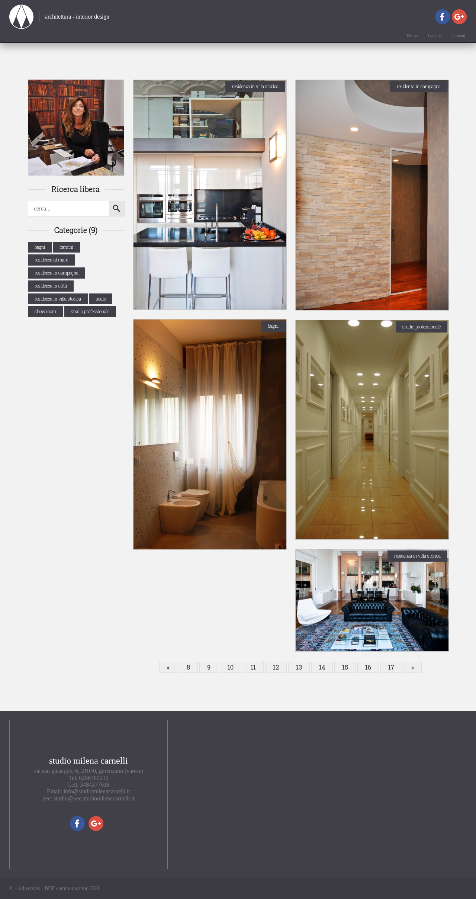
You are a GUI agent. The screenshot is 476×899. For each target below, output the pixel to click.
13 (299, 667)
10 (231, 667)
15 (345, 667)
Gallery (434, 35)
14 (322, 667)
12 (276, 667)
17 (391, 667)
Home (412, 35)
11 (253, 667)
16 (368, 667)
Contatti (458, 35)
